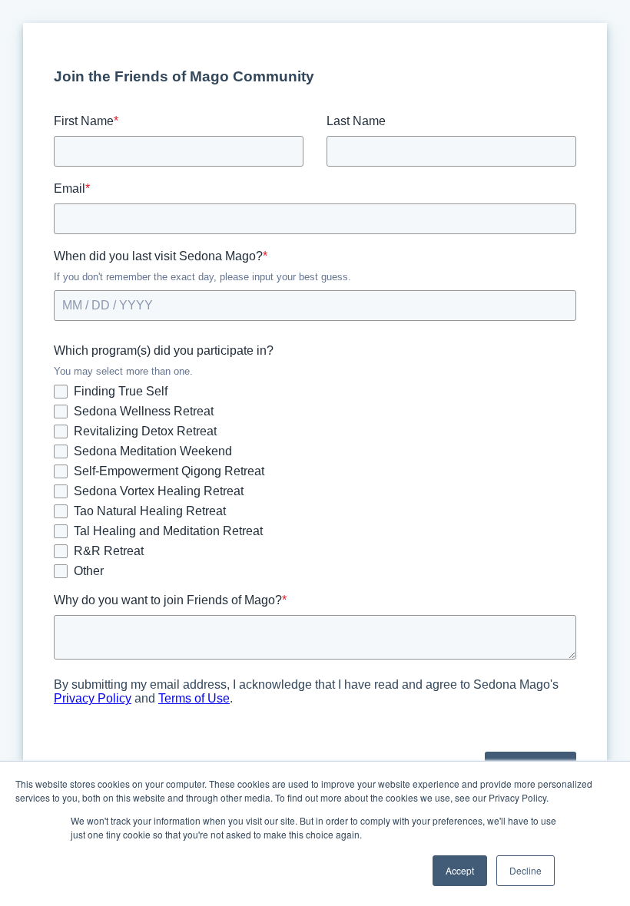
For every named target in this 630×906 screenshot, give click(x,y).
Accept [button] (460, 870)
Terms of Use (194, 698)
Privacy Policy (92, 698)
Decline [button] (525, 870)
